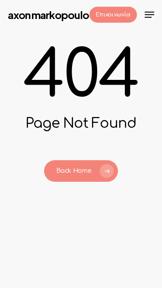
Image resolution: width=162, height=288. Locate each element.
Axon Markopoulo (48, 14)
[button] (149, 14)
